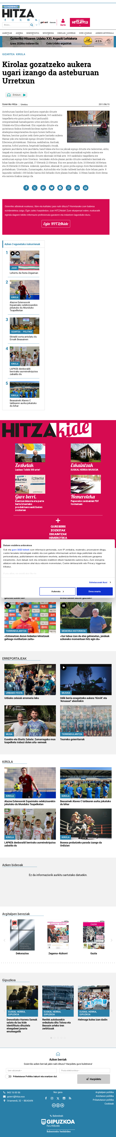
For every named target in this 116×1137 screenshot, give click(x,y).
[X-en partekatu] (34, 188)
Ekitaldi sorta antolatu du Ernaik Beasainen (23, 338)
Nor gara (57, 1092)
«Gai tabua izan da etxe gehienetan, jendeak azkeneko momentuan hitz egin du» (84, 638)
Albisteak (7, 33)
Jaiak (14, 268)
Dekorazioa (22, 953)
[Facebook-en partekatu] (26, 188)
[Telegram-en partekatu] (60, 188)
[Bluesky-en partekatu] (51, 188)
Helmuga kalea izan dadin (92, 1019)
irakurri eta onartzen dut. (35, 1076)
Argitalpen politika (104, 1092)
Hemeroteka (58, 537)
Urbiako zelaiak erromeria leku (21, 698)
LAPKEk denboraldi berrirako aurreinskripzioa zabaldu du (24, 371)
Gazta (93, 953)
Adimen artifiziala (104, 33)
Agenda (19, 33)
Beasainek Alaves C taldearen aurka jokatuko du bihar (23, 403)
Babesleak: (58, 1116)
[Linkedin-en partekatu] (77, 188)
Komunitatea (32, 33)
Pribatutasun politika (103, 1100)
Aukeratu (55, 591)
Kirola (20, 54)
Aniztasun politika (105, 1096)
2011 (101, 104)
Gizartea (8, 54)
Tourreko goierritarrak (72, 739)
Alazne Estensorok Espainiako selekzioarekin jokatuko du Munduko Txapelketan (24, 306)
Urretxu (24, 105)
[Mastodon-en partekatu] (43, 188)
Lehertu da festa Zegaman (24, 272)
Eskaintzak (58, 534)
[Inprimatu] (85, 188)
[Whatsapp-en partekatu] (68, 188)
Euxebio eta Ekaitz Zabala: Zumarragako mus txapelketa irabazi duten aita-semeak (29, 741)
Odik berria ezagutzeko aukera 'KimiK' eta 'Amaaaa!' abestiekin (83, 699)
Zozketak (58, 530)
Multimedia (48, 33)
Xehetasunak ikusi (98, 582)
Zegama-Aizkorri (58, 953)
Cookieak (109, 1103)
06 (105, 104)
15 (108, 104)
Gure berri (58, 526)
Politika (27, 332)
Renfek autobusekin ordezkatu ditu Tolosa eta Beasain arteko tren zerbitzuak (56, 1024)
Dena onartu (95, 591)
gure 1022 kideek (20, 549)
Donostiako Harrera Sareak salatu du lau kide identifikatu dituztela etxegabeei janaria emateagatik (22, 1025)
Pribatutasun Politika (23, 1076)
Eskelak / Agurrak (66, 33)
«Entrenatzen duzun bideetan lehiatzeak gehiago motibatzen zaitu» (26, 638)
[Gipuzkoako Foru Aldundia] (58, 1125)
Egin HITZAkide (55, 223)
